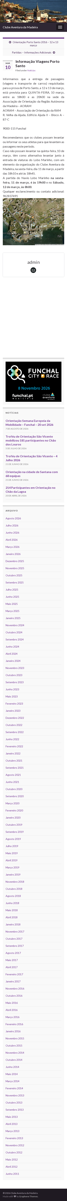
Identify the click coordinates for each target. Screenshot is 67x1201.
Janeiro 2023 (13, 710)
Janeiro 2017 (13, 981)
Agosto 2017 (13, 952)
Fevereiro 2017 (14, 974)
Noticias (31, 70)
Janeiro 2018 (13, 924)
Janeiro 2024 (13, 660)
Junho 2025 (12, 596)
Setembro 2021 (15, 767)
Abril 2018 (11, 917)
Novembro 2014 (15, 1052)
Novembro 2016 (15, 988)
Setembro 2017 (15, 945)
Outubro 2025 (14, 575)
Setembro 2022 (15, 732)
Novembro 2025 (15, 568)
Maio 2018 (12, 910)
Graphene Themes (28, 1196)
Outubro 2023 (14, 675)
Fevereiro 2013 (14, 1138)
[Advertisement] (33, 318)
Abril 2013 (11, 1123)
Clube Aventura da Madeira (20, 27)
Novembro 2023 (15, 667)
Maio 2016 (12, 1002)
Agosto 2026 (13, 518)
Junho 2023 (12, 689)
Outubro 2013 (14, 1102)
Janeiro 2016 (13, 1031)
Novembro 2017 (15, 931)
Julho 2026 (12, 525)
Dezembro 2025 (15, 561)
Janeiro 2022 (13, 753)
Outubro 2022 (14, 724)
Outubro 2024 (14, 632)
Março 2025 (12, 610)
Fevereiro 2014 (14, 1088)
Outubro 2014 (14, 1059)
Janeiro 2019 (13, 874)
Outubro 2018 (14, 888)
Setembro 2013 (15, 1109)
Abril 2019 (11, 860)
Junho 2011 (12, 1173)
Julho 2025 (12, 589)
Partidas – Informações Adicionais (31, 52)
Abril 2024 (11, 653)
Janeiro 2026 (13, 554)
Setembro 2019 (15, 831)
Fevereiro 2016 (14, 1024)
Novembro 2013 (15, 1095)
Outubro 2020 (14, 789)
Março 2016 (12, 1017)
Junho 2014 (12, 1066)
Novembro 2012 (15, 1145)
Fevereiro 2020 (14, 810)
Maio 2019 (12, 853)
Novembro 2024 (15, 625)
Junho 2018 (12, 903)
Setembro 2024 (15, 639)
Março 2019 (12, 867)
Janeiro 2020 (13, 817)
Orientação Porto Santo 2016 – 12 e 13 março (35, 43)
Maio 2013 (12, 1116)
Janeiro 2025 (13, 618)
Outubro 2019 (14, 824)
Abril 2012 (11, 1166)
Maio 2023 (12, 696)
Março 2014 (12, 1081)
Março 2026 (12, 546)
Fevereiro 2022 (14, 746)
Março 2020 (12, 803)
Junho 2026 (12, 532)
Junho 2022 (12, 739)
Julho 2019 (12, 846)
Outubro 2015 (14, 1045)
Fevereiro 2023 (14, 703)
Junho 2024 (12, 646)
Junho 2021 (12, 781)
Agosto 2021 (13, 774)
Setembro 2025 (15, 582)
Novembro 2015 (15, 1038)
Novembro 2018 (15, 881)
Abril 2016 (11, 1009)
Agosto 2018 (13, 895)
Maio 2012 (12, 1159)
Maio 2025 (12, 603)
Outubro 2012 (14, 1152)
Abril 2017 (11, 967)
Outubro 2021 (14, 760)
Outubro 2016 (14, 995)
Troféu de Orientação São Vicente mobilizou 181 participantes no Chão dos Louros (31, 440)
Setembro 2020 (15, 796)
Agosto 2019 (13, 838)
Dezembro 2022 (15, 717)
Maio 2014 (12, 1074)
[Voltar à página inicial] (33, 11)
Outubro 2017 (14, 938)
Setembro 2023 (15, 682)
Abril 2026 (11, 539)
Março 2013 (12, 1131)
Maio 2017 (12, 960)
